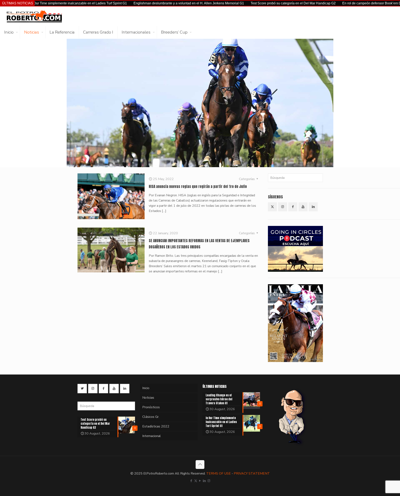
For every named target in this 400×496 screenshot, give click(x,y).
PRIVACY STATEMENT (252, 473)
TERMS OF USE (218, 473)
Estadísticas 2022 (155, 426)
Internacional (151, 436)
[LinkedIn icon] (204, 481)
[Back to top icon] (200, 464)
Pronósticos (151, 407)
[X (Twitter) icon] (195, 481)
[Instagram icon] (208, 481)
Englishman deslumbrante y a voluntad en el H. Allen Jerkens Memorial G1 (164, 3)
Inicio (145, 388)
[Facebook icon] (191, 481)
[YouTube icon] (200, 481)
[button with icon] (272, 206)
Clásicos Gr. (150, 417)
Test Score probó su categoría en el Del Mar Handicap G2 (268, 3)
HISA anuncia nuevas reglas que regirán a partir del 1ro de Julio (198, 186)
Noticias (148, 397)
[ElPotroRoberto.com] (34, 16)
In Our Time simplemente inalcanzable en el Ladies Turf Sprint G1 (53, 3)
